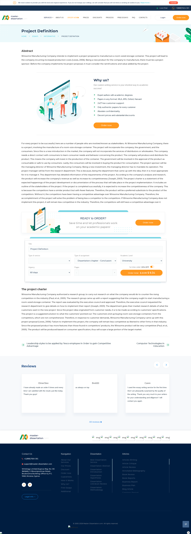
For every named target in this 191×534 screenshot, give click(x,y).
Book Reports (128, 478)
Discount (65, 470)
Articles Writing (129, 460)
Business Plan (128, 485)
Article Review (129, 467)
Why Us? (65, 484)
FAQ (133, 18)
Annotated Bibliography (133, 471)
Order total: (141, 273)
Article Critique (129, 464)
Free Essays (66, 488)
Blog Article (127, 489)
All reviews (94, 422)
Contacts (143, 18)
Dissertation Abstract (100, 466)
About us (60, 18)
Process (110, 18)
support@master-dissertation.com (38, 464)
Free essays (122, 18)
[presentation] (156, 364)
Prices (86, 18)
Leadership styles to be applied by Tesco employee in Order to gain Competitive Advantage (69, 344)
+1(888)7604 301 (182, 8)
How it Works (67, 480)
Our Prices (66, 466)
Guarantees (66, 477)
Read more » (145, 3)
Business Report (130, 482)
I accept (173, 3)
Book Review (128, 474)
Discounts (97, 18)
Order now (72, 18)
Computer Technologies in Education (150, 344)
